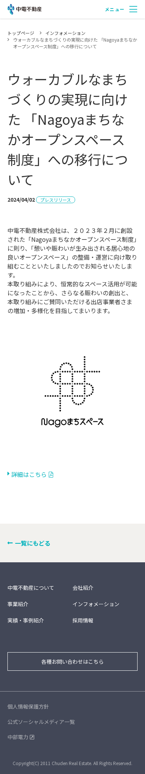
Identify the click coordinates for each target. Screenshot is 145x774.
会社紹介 (82, 587)
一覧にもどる (33, 543)
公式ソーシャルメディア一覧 (41, 721)
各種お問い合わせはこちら (72, 661)
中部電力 (17, 737)
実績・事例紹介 (25, 620)
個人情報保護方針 (28, 706)
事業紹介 (17, 604)
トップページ (20, 33)
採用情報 (82, 620)
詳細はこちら (29, 474)
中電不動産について (30, 587)
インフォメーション (65, 33)
